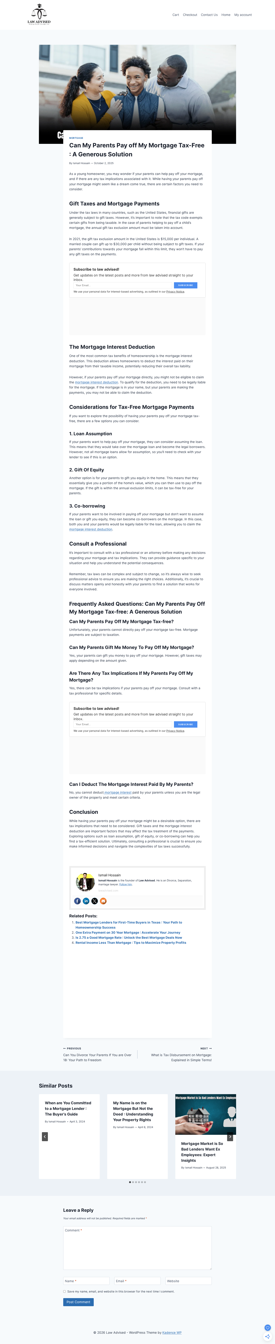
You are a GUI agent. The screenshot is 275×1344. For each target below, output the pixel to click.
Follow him (125, 884)
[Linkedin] (86, 901)
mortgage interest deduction (96, 382)
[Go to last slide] (45, 1136)
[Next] (230, 1136)
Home (225, 15)
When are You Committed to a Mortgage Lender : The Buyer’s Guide (68, 1108)
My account (243, 15)
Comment (73, 1230)
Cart (175, 15)
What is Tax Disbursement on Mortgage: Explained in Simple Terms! (181, 1054)
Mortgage (76, 138)
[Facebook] (77, 901)
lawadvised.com (108, 890)
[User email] (103, 901)
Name (71, 1281)
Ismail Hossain (81, 163)
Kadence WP (172, 1332)
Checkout (190, 15)
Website (173, 1281)
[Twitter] (94, 901)
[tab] (130, 1182)
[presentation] (205, 1114)
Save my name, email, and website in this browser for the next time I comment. (121, 1291)
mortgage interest (118, 792)
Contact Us (209, 15)
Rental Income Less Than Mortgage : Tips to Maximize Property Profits (131, 943)
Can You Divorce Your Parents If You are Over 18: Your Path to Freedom (97, 1054)
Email (121, 1281)
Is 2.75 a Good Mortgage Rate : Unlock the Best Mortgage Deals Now (129, 937)
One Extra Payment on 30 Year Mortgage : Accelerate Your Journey (128, 932)
